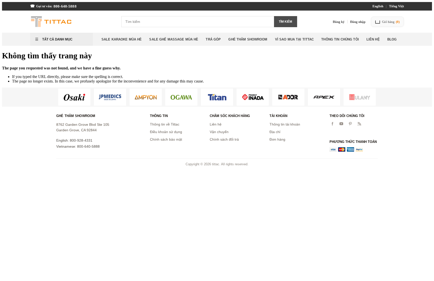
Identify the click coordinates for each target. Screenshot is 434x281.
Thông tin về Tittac (164, 124)
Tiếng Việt (396, 6)
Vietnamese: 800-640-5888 (78, 146)
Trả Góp (213, 39)
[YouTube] (341, 124)
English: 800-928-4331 (74, 140)
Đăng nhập (357, 22)
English (377, 6)
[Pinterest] (350, 124)
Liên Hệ (373, 39)
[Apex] (324, 97)
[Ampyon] (146, 97)
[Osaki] (74, 97)
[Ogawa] (181, 97)
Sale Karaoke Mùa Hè (121, 39)
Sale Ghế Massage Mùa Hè (173, 39)
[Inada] (253, 97)
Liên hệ (216, 124)
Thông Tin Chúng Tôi (340, 39)
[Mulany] (360, 97)
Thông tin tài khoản (284, 124)
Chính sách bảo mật (166, 139)
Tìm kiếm (285, 21)
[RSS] (359, 124)
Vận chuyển (219, 132)
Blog (392, 39)
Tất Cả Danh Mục (56, 39)
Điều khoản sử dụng (166, 132)
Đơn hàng (277, 139)
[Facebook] (332, 124)
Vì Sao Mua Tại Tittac (294, 39)
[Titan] (217, 97)
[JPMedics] (110, 97)
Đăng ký (339, 22)
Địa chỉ (274, 132)
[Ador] (288, 97)
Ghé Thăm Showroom (247, 39)
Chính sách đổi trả (224, 139)
